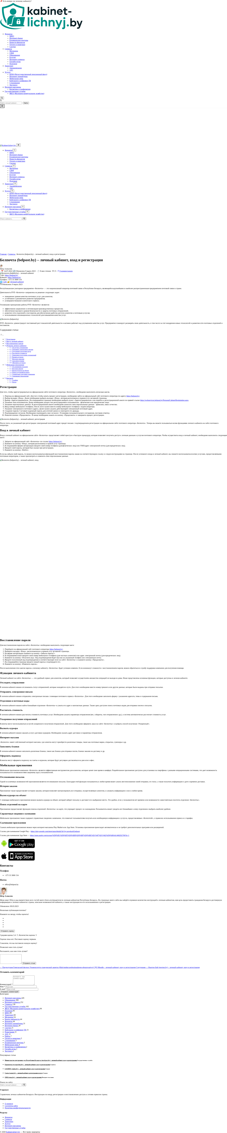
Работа (8, 1036)
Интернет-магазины (13, 87)
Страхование (14, 83)
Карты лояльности (12, 1019)
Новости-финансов (17, 42)
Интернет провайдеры (18, 76)
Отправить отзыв (29, 963)
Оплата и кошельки (17, 45)
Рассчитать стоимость (19, 353)
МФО (11, 36)
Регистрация (10, 339)
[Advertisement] (113, 125)
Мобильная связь (16, 79)
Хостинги (13, 85)
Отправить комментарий (9, 992)
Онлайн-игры (15, 62)
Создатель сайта (11, 1106)
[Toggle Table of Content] (2, 335)
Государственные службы (15, 91)
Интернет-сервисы (17, 59)
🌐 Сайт (3, 282)
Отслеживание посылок (20, 367)
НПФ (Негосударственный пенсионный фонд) (28, 74)
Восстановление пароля (14, 343)
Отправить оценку (7, 931)
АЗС (11, 70)
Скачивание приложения (20, 376)
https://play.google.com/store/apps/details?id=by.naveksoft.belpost (55, 831)
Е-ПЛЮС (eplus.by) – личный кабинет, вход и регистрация (25, 1069)
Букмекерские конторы (18, 40)
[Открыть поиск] (2, 98)
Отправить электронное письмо (22, 349)
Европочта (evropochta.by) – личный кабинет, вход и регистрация (27, 1064)
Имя (2, 987)
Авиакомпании (15, 68)
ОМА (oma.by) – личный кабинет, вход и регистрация (23, 1077)
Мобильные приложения (15, 365)
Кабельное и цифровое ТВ (20, 81)
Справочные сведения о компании (23, 374)
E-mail (3, 989)
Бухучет (12, 57)
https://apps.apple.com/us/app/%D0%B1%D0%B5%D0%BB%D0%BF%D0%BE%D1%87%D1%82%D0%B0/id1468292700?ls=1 (79, 835)
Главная (3, 254)
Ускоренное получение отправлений (24, 355)
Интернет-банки (16, 38)
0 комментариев (66, 271)
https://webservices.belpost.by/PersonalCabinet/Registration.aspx (164, 400)
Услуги (7, 72)
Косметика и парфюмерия (19, 89)
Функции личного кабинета (16, 346)
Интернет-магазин (18, 359)
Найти (26, 103)
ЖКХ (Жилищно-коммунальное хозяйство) (26, 93)
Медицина (13, 51)
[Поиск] (24, 218)
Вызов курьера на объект (20, 370)
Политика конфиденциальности (18, 1108)
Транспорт (9, 66)
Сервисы (8, 49)
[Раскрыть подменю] (14, 150)
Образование (14, 55)
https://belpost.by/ (11, 275)
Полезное (13, 64)
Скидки (12, 47)
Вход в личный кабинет (14, 341)
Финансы (8, 34)
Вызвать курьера (17, 357)
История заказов (17, 368)
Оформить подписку (19, 363)
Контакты (9, 378)
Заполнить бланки (18, 361)
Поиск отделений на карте (21, 372)
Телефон (15, 380)
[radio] (116, 918)
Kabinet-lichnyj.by (13, 1132)
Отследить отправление (20, 347)
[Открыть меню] (2, 106)
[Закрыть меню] (18, 145)
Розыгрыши (10, 1032)
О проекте (9, 1104)
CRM (11, 53)
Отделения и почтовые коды (21, 351)
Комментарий (6, 984)
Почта (14, 382)
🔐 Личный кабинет (15, 282)
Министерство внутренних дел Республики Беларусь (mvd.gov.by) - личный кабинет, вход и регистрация (41, 1060)
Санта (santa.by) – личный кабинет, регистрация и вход (24, 1073)
